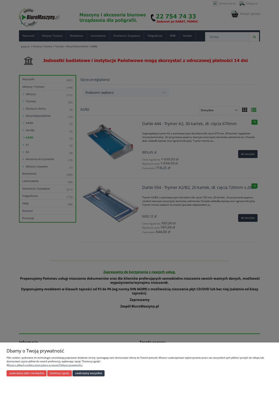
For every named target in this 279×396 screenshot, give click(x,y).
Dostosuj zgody (59, 373)
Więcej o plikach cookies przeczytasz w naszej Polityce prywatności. (45, 365)
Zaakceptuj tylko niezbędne (26, 373)
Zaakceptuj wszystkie (88, 373)
